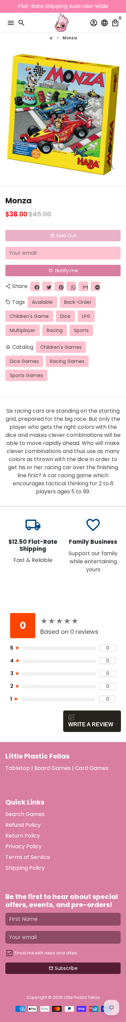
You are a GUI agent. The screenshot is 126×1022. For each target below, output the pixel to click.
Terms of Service (27, 857)
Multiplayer (22, 330)
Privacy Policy (23, 846)
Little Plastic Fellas (82, 997)
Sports (81, 330)
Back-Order (77, 302)
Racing (54, 330)
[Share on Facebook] (35, 286)
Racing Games (67, 361)
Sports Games (26, 375)
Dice (65, 316)
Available (42, 302)
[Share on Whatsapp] (71, 286)
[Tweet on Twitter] (47, 286)
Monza (69, 38)
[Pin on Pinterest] (59, 286)
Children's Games (61, 347)
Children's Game (29, 316)
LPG (86, 316)
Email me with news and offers (46, 953)
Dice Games (24, 361)
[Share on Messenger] (95, 286)
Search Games (25, 814)
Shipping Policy (25, 868)
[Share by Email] (83, 286)
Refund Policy (23, 825)
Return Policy (22, 836)
